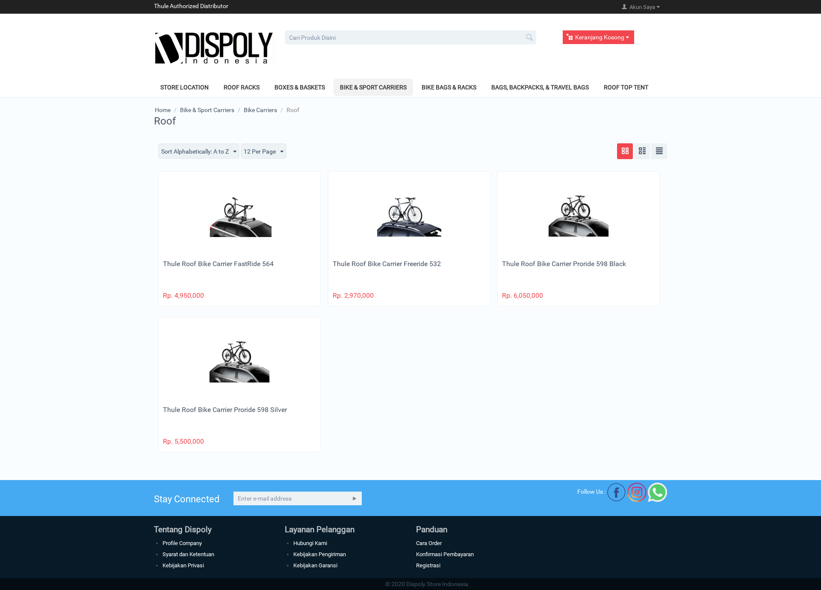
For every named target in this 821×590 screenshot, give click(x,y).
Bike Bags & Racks (449, 87)
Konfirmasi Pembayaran (445, 554)
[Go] (354, 498)
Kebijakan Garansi (315, 565)
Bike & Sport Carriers (373, 87)
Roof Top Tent (626, 87)
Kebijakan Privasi (183, 565)
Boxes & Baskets (300, 87)
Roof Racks (242, 87)
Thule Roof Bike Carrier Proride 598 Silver (225, 410)
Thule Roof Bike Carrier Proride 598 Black (564, 264)
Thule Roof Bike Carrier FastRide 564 (218, 264)
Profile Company (182, 543)
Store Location (184, 87)
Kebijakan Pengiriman (319, 554)
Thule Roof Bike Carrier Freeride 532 (387, 264)
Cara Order (429, 543)
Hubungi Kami (310, 543)
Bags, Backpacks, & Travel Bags (540, 87)
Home (163, 110)
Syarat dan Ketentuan (188, 554)
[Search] (530, 38)
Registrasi (428, 565)
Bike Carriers (260, 110)
